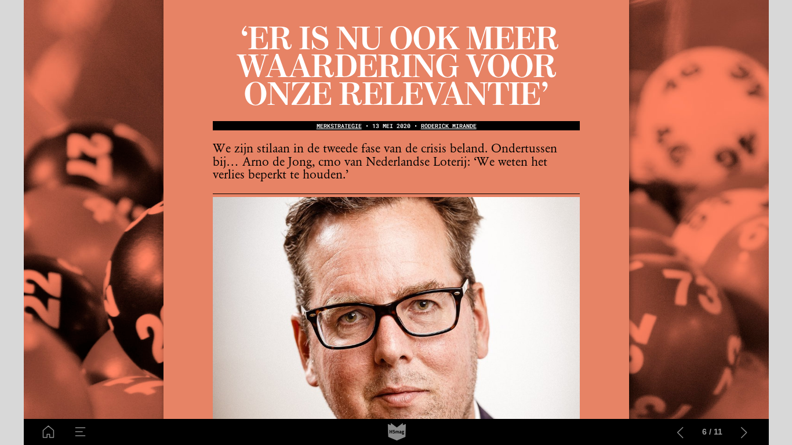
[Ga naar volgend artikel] (744, 432)
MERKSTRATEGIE (339, 126)
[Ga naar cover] (48, 432)
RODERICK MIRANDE (449, 126)
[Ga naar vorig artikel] (680, 432)
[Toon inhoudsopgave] (80, 432)
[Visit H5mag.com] (397, 432)
